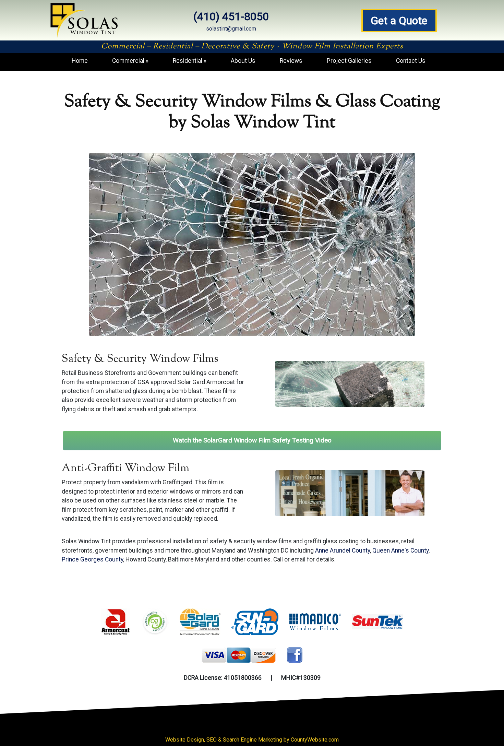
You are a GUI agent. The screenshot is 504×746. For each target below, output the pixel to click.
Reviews (291, 60)
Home (80, 60)
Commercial (128, 60)
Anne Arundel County (342, 550)
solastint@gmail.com (231, 28)
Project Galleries (349, 60)
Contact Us (410, 60)
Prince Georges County (92, 559)
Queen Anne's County (400, 550)
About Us (243, 60)
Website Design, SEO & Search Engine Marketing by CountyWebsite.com (252, 739)
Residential (187, 60)
